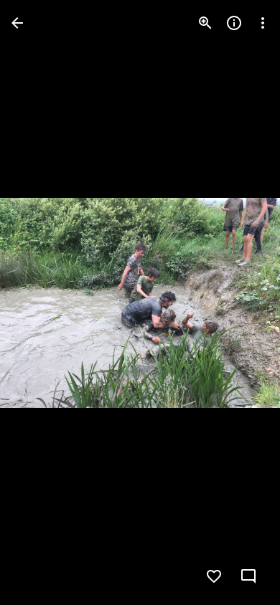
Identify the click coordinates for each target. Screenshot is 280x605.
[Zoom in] (205, 23)
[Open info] (234, 23)
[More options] (262, 23)
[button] (40, 302)
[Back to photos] (17, 23)
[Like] (214, 576)
